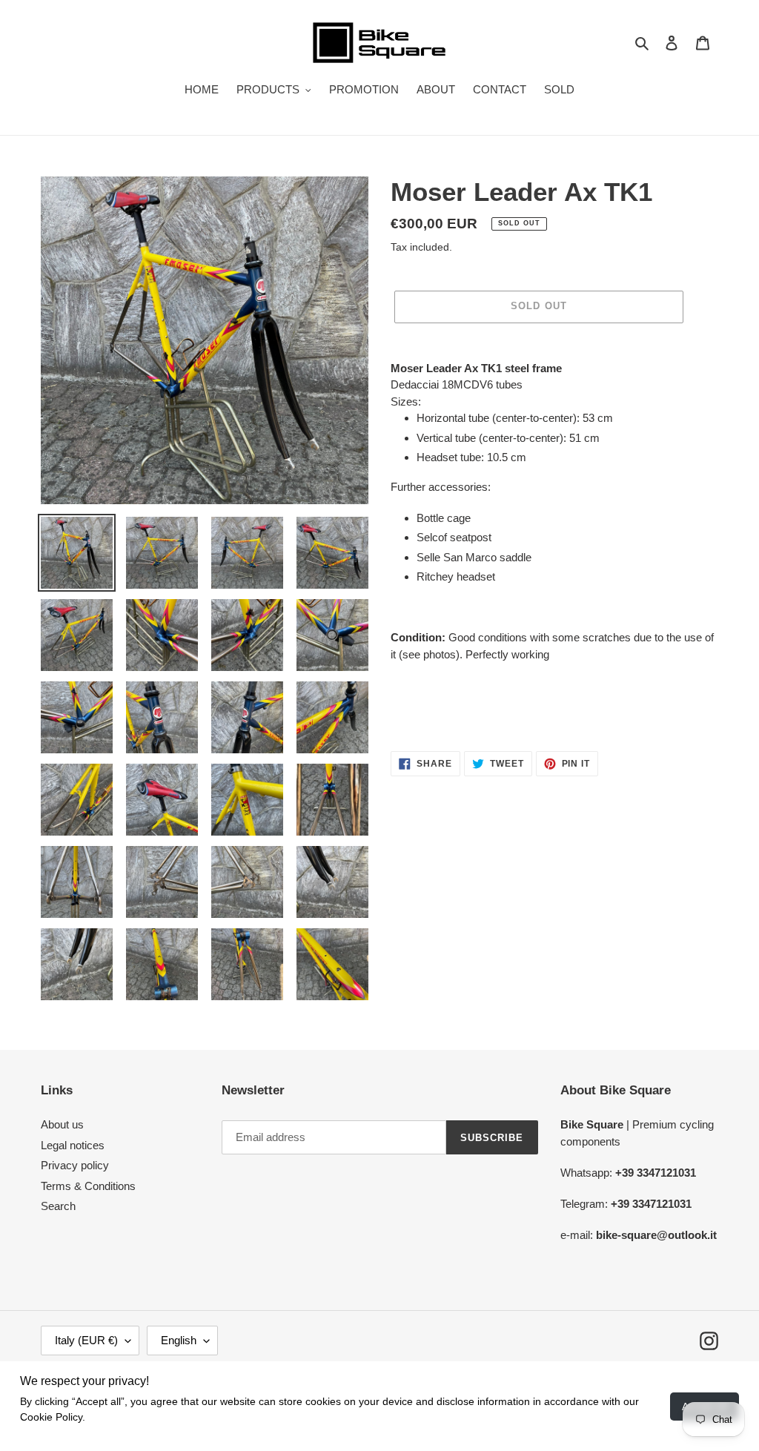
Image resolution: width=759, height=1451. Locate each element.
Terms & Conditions (88, 1186)
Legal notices (73, 1145)
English (178, 1340)
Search (58, 1206)
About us (62, 1124)
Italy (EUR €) (86, 1340)
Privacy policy (75, 1165)
